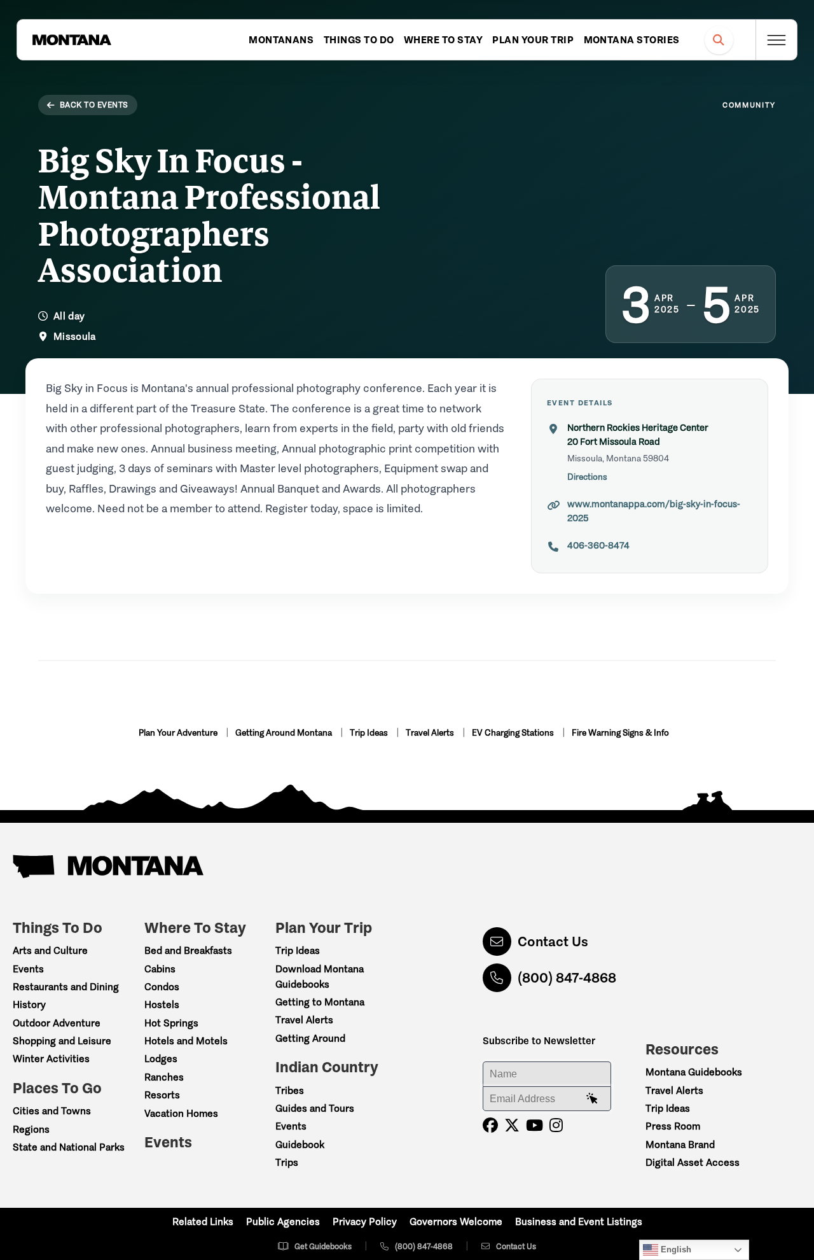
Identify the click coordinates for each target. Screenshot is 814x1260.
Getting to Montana (319, 1002)
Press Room (672, 1126)
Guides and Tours (314, 1108)
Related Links (202, 1221)
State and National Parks (69, 1147)
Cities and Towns (52, 1111)
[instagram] (556, 1125)
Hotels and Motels (186, 1041)
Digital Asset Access (692, 1162)
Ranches (164, 1077)
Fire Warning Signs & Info (620, 732)
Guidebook (299, 1144)
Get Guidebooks (323, 1246)
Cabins (160, 969)
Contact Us (553, 941)
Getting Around (310, 1038)
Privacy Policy (365, 1221)
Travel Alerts (431, 732)
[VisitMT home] (71, 40)
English (674, 1249)
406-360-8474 (598, 545)
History (29, 1004)
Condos (161, 987)
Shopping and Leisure (62, 1041)
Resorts (162, 1095)
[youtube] (534, 1125)
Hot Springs (171, 1023)
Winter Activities (51, 1059)
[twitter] (512, 1125)
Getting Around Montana (284, 732)
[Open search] (719, 39)
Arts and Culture (50, 950)
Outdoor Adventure (56, 1023)
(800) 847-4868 (567, 977)
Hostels (161, 1004)
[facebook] (490, 1125)
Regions (31, 1129)
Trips (286, 1162)
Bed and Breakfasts (188, 950)
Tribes (289, 1090)
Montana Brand (680, 1144)
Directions (587, 477)
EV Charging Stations (514, 732)
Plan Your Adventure (179, 732)
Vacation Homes (181, 1113)
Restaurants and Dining (66, 987)
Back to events (94, 104)
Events (28, 969)
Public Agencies (283, 1221)
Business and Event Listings (578, 1221)
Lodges (160, 1059)
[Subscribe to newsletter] (592, 1099)
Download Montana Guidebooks (319, 976)
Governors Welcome (456, 1221)
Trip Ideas (370, 732)
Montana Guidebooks (693, 1072)
